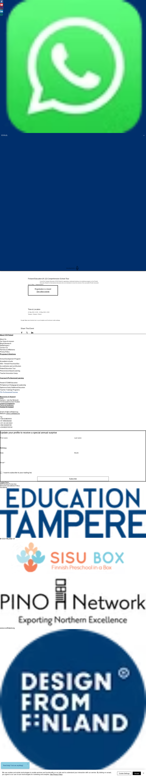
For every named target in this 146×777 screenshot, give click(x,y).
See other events (43, 292)
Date (2, 453)
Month (76, 453)
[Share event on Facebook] (22, 332)
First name (4, 438)
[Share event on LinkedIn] (32, 332)
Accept (136, 773)
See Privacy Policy (56, 774)
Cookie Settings (124, 773)
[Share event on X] (27, 332)
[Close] (143, 773)
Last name (77, 438)
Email (2, 462)
